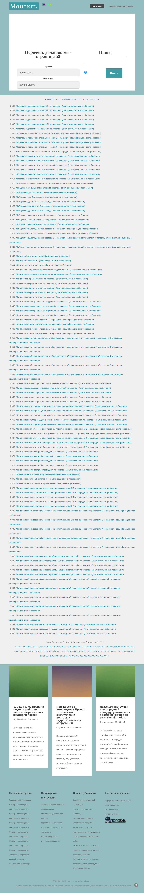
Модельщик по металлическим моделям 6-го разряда (41, 179)
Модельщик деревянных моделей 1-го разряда (38, 106)
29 (88, 647)
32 (96, 647)
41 (122, 647)
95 (61, 656)
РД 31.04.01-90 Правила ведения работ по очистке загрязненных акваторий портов (28, 710)
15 (48, 647)
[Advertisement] (72, 34)
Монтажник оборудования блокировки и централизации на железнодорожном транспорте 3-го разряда (65, 520)
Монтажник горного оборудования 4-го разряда (38, 324)
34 (102, 647)
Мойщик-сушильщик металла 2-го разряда (36, 215)
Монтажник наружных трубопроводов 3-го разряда (40, 456)
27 (82, 647)
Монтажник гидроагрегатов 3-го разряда (35, 283)
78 (108, 651)
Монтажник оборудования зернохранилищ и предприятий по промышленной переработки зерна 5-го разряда (68, 606)
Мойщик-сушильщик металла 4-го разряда (36, 224)
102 (84, 656)
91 (50, 656)
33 (99, 647)
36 (108, 647)
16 (51, 647)
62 (62, 651)
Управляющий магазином (51, 823)
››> (107, 656)
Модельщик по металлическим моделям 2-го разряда (41, 160)
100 (76, 656)
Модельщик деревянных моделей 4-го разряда (38, 120)
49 (24, 651)
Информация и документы (121, 6)
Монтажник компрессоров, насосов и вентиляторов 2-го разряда (46, 383)
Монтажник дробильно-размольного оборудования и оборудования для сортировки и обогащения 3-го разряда (69, 347)
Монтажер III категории (27, 265)
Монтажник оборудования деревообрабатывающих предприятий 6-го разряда (53, 574)
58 (50, 651)
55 (41, 651)
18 (56, 647)
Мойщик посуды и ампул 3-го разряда (34, 210)
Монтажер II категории (26, 261)
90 (47, 656)
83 (122, 651)
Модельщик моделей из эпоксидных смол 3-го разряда (42, 142)
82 (119, 651)
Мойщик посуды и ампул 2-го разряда (34, 206)
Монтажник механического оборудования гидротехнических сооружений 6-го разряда (57, 447)
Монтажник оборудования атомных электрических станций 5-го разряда (50, 501)
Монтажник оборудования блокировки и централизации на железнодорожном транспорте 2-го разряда (65, 511)
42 (125, 647)
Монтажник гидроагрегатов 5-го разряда (35, 292)
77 (105, 651)
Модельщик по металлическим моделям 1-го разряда (41, 156)
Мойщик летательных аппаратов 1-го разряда (37, 183)
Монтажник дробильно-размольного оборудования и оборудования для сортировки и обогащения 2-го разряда (69, 338)
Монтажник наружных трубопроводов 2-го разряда (40, 451)
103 (88, 656)
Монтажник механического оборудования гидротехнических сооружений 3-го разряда (57, 433)
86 (130, 651)
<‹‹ (16, 647)
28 (85, 647)
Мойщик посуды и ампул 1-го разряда (34, 201)
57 (47, 651)
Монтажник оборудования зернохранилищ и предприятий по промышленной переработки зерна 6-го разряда (68, 615)
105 (96, 656)
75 (99, 651)
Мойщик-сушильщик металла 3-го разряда (36, 220)
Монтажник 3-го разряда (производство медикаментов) (42, 274)
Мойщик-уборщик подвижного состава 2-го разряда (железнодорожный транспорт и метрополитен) (63, 238)
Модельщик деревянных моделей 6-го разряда (38, 129)
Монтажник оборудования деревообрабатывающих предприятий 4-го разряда (53, 565)
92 (53, 656)
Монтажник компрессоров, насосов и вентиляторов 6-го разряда (46, 402)
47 (18, 651)
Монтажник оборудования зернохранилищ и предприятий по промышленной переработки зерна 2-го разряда (68, 579)
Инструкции (97, 6)
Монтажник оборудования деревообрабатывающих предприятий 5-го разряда (53, 570)
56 (44, 651)
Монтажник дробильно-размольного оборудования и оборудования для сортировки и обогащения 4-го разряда (69, 356)
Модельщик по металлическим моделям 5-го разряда (41, 174)
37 (110, 647)
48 (21, 651)
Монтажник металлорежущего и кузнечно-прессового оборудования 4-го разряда (54, 415)
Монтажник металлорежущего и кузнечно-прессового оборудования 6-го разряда (54, 424)
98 (70, 656)
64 (68, 651)
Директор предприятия (50, 841)
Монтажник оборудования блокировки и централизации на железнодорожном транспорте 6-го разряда (65, 547)
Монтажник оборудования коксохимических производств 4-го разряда (49, 633)
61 (59, 651)
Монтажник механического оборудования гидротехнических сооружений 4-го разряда (57, 438)
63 (65, 651)
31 (93, 647)
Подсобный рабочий (49, 836)
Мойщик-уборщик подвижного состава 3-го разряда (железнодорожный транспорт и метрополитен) (63, 247)
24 (73, 647)
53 (35, 651)
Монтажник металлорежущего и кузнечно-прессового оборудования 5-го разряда (54, 420)
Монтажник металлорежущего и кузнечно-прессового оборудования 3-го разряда (54, 411)
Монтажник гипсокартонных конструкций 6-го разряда (41, 315)
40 (119, 647)
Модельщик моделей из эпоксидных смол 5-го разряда (42, 151)
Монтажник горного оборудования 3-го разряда (38, 320)
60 (56, 651)
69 (82, 651)
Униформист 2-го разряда (20, 800)
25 (76, 647)
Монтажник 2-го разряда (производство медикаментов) (42, 270)
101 (80, 656)
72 (90, 651)
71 (88, 651)
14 (45, 647)
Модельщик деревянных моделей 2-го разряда (38, 110)
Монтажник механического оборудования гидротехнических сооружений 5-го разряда (57, 442)
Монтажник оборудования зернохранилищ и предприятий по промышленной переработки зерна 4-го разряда (68, 597)
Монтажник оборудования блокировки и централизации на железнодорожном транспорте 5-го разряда (65, 538)
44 (130, 647)
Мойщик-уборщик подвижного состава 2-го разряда (40, 233)
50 (27, 651)
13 (42, 647)
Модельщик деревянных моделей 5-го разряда (38, 124)
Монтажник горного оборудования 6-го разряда (38, 333)
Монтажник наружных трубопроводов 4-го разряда (40, 461)
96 (64, 656)
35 (105, 647)
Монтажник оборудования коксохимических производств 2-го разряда (49, 624)
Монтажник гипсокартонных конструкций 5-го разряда (41, 311)
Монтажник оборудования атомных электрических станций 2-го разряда (50, 488)
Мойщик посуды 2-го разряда (30, 197)
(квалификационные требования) (78, 106)
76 (102, 651)
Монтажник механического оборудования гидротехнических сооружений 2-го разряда (57, 429)
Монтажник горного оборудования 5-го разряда (38, 329)
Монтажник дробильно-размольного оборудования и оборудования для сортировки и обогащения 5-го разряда (69, 365)
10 (34, 647)
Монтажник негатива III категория (32, 483)
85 (128, 651)
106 (100, 656)
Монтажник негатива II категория (31, 479)
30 (90, 647)
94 (58, 656)
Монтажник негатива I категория (31, 474)
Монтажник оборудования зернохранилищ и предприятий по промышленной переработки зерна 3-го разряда (68, 588)
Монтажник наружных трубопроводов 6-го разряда (40, 470)
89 (44, 656)
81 (116, 651)
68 (79, 651)
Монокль (23, 6)
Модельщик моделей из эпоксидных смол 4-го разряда (42, 147)
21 (65, 647)
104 (92, 656)
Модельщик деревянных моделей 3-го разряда (38, 115)
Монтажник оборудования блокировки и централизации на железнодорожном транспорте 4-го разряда (65, 529)
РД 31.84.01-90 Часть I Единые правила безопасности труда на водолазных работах (86, 863)
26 (79, 647)
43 (128, 647)
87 (133, 651)
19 (59, 647)
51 (30, 651)
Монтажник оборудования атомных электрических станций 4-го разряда (50, 497)
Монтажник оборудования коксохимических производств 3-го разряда (49, 629)
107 (104, 656)
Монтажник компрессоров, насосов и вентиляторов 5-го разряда (46, 397)
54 (38, 651)
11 (37, 647)
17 (53, 647)
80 (113, 651)
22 (68, 647)
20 (62, 647)
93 (55, 656)
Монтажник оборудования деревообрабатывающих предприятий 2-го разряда (53, 556)
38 (113, 647)
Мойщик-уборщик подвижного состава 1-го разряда (40, 229)
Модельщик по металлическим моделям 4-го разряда (41, 170)
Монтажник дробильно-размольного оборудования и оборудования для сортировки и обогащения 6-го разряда (69, 374)
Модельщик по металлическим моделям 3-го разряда (41, 165)
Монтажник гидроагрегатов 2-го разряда (35, 279)
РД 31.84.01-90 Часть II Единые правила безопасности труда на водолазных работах (86, 850)
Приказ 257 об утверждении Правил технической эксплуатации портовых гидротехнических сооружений (70, 715)
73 (93, 651)
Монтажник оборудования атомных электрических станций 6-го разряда (50, 506)
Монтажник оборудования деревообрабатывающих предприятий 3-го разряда (53, 561)
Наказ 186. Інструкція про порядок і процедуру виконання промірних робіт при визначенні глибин (115, 712)
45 (133, 647)
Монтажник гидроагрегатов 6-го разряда (35, 297)
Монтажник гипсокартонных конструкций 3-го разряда (41, 301)
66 (73, 651)
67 (76, 651)
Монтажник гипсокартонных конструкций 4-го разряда (41, 306)
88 (41, 656)
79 (110, 651)
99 (72, 656)
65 (71, 651)
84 (125, 651)
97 (67, 656)
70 (85, 651)
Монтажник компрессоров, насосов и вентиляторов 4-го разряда (46, 392)
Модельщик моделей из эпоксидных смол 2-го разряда (42, 138)
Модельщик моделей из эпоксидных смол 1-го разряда (42, 133)
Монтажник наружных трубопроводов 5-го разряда (40, 465)
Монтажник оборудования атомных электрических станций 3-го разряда (50, 492)
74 (96, 651)
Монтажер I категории (26, 256)
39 (116, 647)
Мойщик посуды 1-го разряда (30, 192)
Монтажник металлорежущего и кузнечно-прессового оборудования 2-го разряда (54, 406)
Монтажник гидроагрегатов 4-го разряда (35, 288)
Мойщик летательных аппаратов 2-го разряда (37, 188)
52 (33, 651)
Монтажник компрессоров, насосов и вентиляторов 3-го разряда (46, 388)
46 (15, 651)
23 (71, 647)
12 (39, 647)
